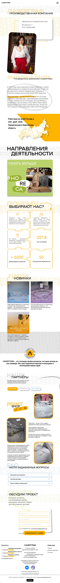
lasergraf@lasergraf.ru (7, 558)
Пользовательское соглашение (30, 573)
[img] (16, 409)
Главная (50, 548)
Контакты (50, 552)
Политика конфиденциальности (30, 571)
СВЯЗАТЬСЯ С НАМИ (34, 533)
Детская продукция (53, 550)
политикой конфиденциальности (39, 528)
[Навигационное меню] (57, 3)
